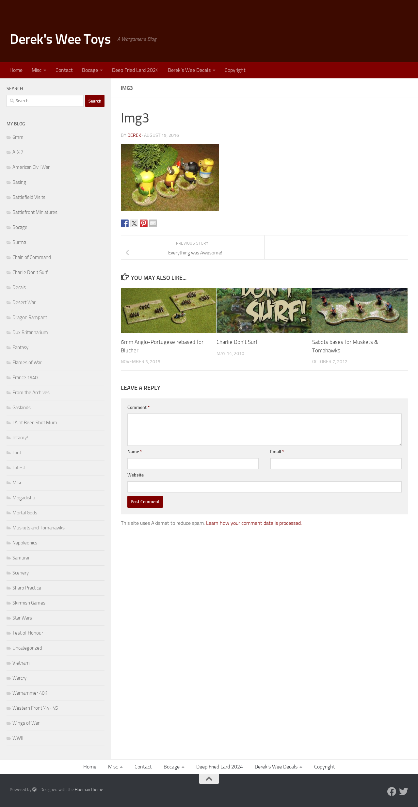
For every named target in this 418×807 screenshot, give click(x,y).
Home (16, 70)
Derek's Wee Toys (60, 39)
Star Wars (22, 618)
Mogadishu (23, 498)
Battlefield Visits (28, 197)
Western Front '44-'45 (35, 708)
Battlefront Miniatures (34, 212)
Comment (138, 407)
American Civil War (31, 167)
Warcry (19, 678)
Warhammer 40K (29, 693)
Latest (18, 468)
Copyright (235, 70)
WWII (18, 738)
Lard (16, 453)
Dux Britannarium (30, 332)
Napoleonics (24, 543)
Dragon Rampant (29, 317)
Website (135, 475)
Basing (19, 182)
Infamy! (20, 438)
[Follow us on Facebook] (391, 791)
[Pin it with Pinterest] (144, 223)
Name (134, 452)
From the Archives (31, 392)
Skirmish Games (28, 603)
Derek (134, 135)
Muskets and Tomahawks (38, 528)
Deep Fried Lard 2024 (135, 70)
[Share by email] (153, 223)
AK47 (17, 152)
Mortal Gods (24, 513)
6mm (18, 137)
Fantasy (20, 347)
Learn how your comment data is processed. (254, 523)
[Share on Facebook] (125, 223)
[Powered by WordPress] (34, 789)
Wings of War (26, 723)
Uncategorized (27, 648)
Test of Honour (27, 633)
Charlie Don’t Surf (237, 342)
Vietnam (21, 663)
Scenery (20, 573)
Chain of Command (31, 257)
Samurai (20, 558)
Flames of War (27, 362)
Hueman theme (89, 789)
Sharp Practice (26, 588)
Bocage (90, 70)
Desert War (24, 302)
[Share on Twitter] (134, 223)
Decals (19, 287)
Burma (19, 242)
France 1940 (25, 377)
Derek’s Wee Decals (189, 70)
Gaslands (21, 408)
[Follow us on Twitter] (403, 791)
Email (277, 452)
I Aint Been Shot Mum (34, 423)
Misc (36, 70)
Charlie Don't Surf (30, 272)
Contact (64, 70)
